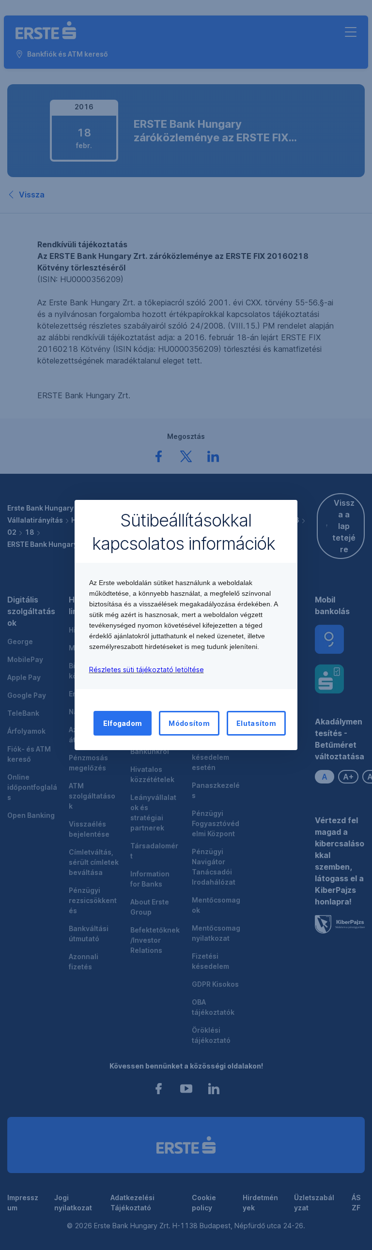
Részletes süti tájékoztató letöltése (146, 669)
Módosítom (189, 723)
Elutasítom (256, 723)
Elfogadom (122, 723)
